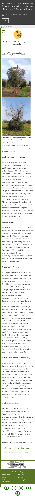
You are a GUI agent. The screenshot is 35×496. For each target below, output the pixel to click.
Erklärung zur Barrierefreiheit (6, 480)
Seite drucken (21, 474)
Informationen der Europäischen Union (18, 453)
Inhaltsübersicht (6, 474)
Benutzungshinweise (23, 480)
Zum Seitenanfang (17, 472)
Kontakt (4, 477)
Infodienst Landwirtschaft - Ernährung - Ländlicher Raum (8, 26)
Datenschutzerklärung (24, 9)
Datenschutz (21, 477)
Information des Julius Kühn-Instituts (17, 448)
